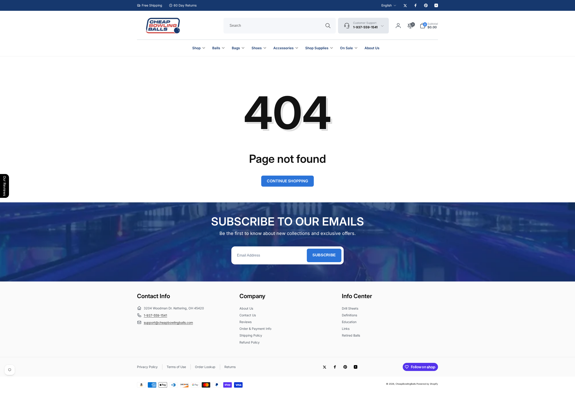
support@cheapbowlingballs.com (168, 322)
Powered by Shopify (427, 383)
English (386, 5)
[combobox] (279, 25)
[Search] (327, 25)
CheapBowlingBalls (406, 383)
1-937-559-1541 (155, 315)
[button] (429, 25)
